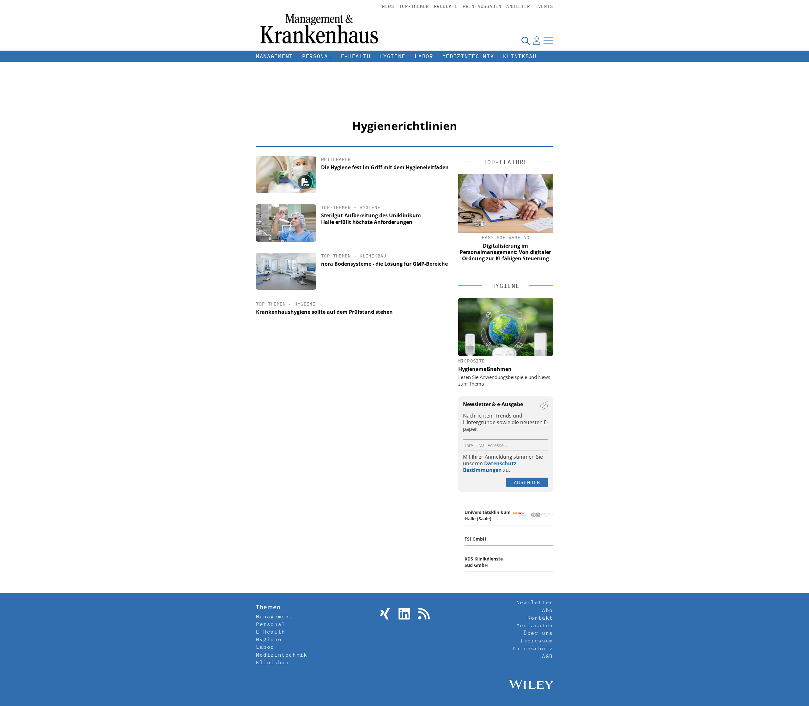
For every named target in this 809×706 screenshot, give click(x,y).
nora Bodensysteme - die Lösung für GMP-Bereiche (384, 263)
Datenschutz (533, 648)
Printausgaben (482, 6)
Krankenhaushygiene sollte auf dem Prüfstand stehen (324, 311)
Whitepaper (336, 159)
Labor (424, 56)
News (388, 6)
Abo (547, 610)
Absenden (527, 482)
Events (544, 6)
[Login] (536, 40)
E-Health (356, 56)
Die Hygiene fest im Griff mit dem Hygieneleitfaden (385, 167)
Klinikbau (519, 56)
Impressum (536, 640)
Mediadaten (534, 625)
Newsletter (534, 602)
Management (274, 56)
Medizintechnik (468, 56)
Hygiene (392, 56)
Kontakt (540, 618)
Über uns (538, 633)
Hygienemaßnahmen (485, 369)
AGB (547, 656)
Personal (317, 56)
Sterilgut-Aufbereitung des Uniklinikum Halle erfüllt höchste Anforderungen (371, 219)
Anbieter (518, 6)
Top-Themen (414, 6)
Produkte (446, 6)
